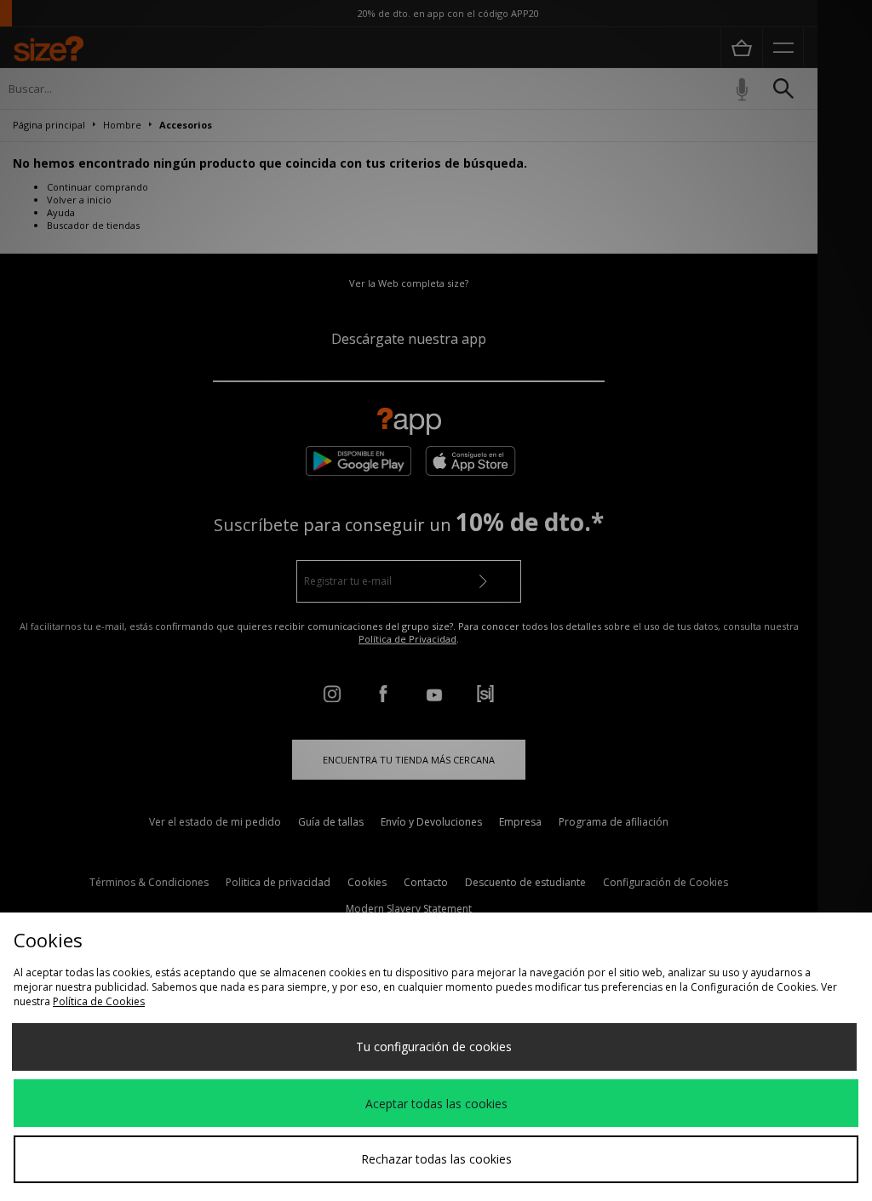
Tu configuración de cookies (434, 1046)
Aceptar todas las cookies (436, 1103)
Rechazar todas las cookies (436, 1159)
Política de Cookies (99, 1001)
